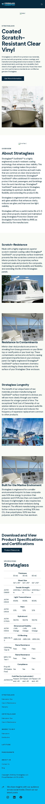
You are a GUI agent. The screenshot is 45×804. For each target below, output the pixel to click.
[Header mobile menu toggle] (42, 4)
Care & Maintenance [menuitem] (9, 703)
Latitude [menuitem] (6, 744)
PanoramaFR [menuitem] (8, 752)
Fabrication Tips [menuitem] (7, 699)
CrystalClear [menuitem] (9, 714)
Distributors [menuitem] (6, 737)
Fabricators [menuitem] (5, 733)
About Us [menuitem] (6, 760)
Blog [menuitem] (3, 768)
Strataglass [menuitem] (8, 695)
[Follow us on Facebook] (23, 797)
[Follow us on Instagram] (9, 797)
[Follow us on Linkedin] (16, 797)
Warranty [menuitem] (5, 707)
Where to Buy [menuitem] (8, 729)
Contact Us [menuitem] (6, 764)
